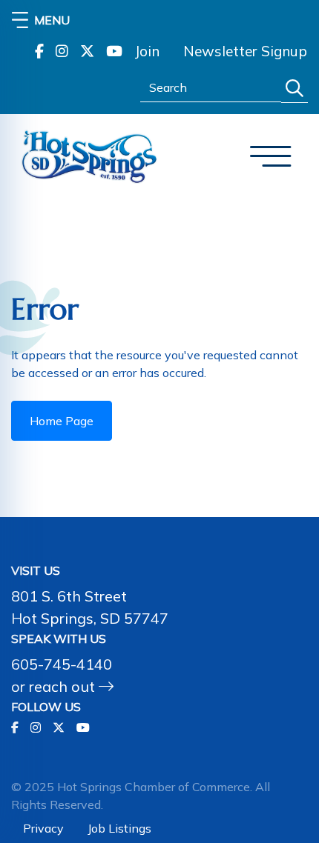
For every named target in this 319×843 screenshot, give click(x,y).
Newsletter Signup (245, 51)
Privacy (43, 828)
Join (147, 51)
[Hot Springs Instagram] (62, 51)
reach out (64, 686)
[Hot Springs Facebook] (39, 51)
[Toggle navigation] (270, 156)
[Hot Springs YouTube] (114, 51)
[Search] (294, 88)
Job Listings (119, 828)
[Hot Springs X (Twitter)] (87, 51)
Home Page (61, 420)
